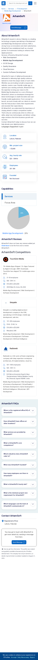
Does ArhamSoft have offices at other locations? (15, 422)
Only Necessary (23, 657)
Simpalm (13, 302)
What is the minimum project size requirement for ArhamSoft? (16, 494)
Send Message (16, 27)
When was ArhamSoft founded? (15, 465)
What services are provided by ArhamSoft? (14, 433)
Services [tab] (9, 196)
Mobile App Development (12, 11)
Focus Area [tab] (10, 202)
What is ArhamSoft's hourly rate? (15, 484)
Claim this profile (6, 23)
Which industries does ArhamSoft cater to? (16, 455)
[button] (30, 3)
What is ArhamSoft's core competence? (13, 444)
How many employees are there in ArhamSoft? (16, 474)
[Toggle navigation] (35, 3)
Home (3, 9)
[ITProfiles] (4, 3)
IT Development (22, 9)
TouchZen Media (17, 259)
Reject (32, 657)
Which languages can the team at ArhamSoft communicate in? (16, 505)
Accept (14, 657)
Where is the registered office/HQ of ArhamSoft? (17, 411)
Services (11, 9)
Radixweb (14, 348)
